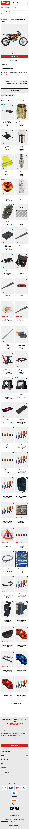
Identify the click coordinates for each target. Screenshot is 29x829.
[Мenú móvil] (2, 7)
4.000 (21, 297)
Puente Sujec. (7, 446)
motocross (21, 395)
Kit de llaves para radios (7, 670)
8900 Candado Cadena (7, 570)
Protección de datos (5, 772)
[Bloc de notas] (23, 3)
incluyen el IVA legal (16, 819)
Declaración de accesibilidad (7, 774)
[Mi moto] (18, 3)
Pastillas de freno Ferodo (21, 223)
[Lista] (26, 101)
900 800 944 (16, 723)
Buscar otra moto (13, 60)
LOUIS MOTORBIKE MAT (7, 421)
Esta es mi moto (14, 56)
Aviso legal (3, 767)
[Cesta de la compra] (27, 3)
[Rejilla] (24, 100)
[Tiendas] (14, 3)
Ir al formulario (12, 84)
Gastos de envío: (4, 821)
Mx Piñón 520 (7, 223)
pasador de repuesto (21, 246)
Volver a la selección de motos (9, 16)
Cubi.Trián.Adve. (7, 546)
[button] (26, 7)
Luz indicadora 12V (22, 198)
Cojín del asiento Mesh (7, 147)
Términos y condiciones (6, 770)
